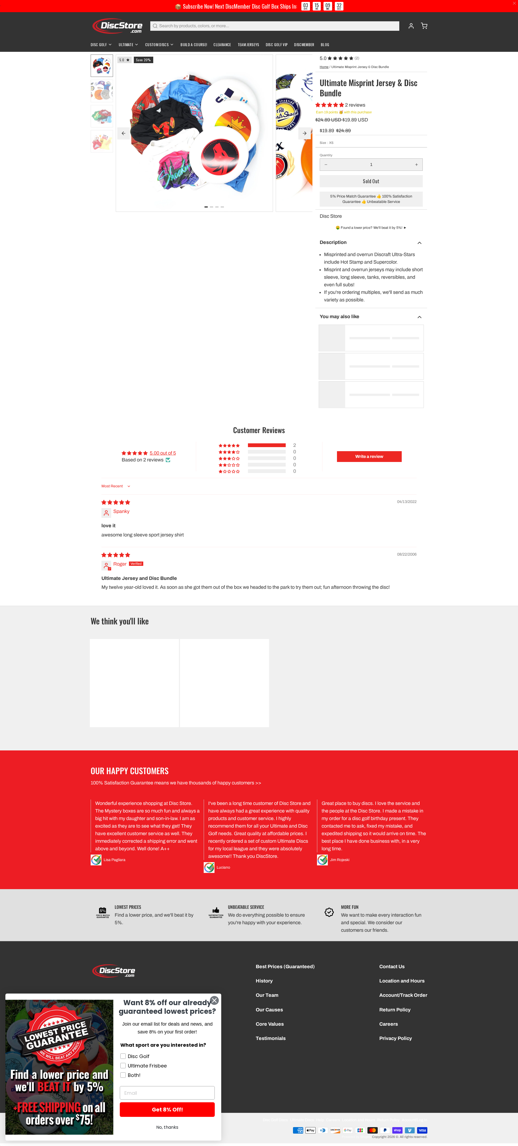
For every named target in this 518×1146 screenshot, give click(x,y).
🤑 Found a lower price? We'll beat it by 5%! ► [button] (371, 228)
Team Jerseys (248, 44)
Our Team (267, 995)
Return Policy (395, 1009)
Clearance (222, 44)
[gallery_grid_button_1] (211, 207)
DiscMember (304, 44)
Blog (325, 44)
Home (324, 67)
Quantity (326, 155)
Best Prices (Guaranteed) (285, 966)
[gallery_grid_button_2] (217, 207)
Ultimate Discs (302, 1120)
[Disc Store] (117, 25)
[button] (330, 105)
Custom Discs (157, 44)
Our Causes (269, 1009)
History (264, 981)
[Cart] (422, 26)
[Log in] (409, 26)
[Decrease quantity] (326, 165)
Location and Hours (402, 981)
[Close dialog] (214, 1000)
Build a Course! (193, 44)
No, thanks (167, 1127)
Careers (388, 1024)
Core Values (270, 1024)
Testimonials (271, 1038)
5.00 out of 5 (163, 453)
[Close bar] (514, 3)
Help (320, 1120)
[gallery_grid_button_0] (206, 207)
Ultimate (126, 44)
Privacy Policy (395, 1038)
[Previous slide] (123, 133)
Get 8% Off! (167, 1109)
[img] (115, 502)
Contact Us (392, 966)
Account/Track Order (403, 995)
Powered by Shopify (356, 1137)
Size (326, 143)
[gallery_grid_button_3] (222, 207)
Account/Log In (414, 1120)
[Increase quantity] (416, 165)
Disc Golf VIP (277, 44)
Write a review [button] (369, 456)
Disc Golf (99, 44)
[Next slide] (304, 133)
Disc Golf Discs (275, 1120)
